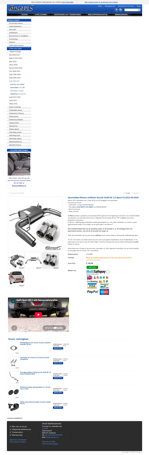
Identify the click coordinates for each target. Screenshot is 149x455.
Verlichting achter (15, 132)
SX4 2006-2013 (14, 71)
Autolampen (13, 33)
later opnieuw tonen (91, 2)
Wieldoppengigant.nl (98, 14)
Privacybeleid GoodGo (18, 442)
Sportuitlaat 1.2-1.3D (17, 87)
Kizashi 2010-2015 (15, 68)
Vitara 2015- (13, 104)
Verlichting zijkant (15, 138)
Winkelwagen (121, 14)
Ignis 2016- (13, 61)
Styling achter (14, 123)
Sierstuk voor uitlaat (17, 84)
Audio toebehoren (15, 26)
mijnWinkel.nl (18, 418)
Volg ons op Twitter (48, 441)
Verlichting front (14, 135)
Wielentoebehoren (15, 142)
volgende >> (136, 192)
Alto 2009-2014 (14, 55)
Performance (13, 116)
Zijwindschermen (15, 145)
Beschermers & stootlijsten (18, 36)
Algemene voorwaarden (18, 440)
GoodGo (45, 428)
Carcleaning (13, 39)
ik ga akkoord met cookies (108, 2)
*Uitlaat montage (15, 52)
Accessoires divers (16, 23)
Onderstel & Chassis (16, 113)
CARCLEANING (40, 14)
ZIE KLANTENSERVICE (54, 435)
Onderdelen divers (15, 110)
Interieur (12, 42)
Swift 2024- (13, 100)
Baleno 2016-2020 (15, 58)
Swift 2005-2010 (15, 78)
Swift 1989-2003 (15, 74)
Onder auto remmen (16, 45)
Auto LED (12, 29)
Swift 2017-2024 (15, 97)
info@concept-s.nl (52, 437)
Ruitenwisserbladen (16, 120)
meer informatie (67, 2)
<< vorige (126, 192)
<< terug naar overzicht (16, 192)
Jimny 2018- (13, 65)
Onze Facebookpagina (50, 444)
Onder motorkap (15, 107)
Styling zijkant (14, 129)
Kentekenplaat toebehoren (67, 14)
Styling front (13, 126)
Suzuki (24, 14)
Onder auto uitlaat (15, 48)
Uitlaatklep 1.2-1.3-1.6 (18, 94)
